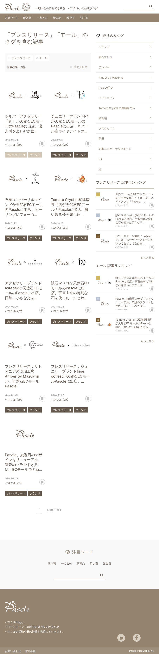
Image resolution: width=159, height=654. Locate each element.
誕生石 (84, 17)
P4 (125, 159)
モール (43, 57)
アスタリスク (125, 128)
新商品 (57, 17)
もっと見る (147, 257)
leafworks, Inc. (146, 651)
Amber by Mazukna (125, 77)
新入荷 (27, 17)
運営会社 (30, 651)
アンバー (125, 67)
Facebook (137, 638)
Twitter (121, 638)
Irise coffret (125, 87)
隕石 (125, 138)
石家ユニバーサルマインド (125, 148)
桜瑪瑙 (125, 118)
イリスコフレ (125, 97)
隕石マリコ (125, 57)
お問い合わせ (13, 651)
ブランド (34, 155)
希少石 (71, 17)
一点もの (42, 17)
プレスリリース (21, 57)
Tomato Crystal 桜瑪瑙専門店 (125, 108)
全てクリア (80, 67)
